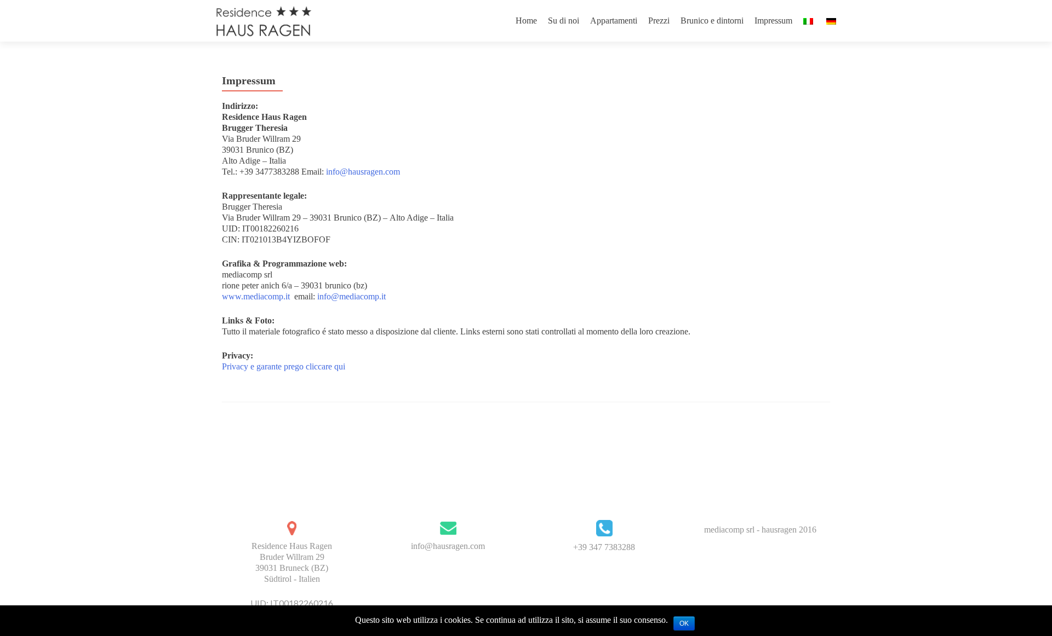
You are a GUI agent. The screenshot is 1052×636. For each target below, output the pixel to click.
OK (684, 623)
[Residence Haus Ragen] (263, 21)
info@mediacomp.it (351, 296)
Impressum (773, 20)
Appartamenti (613, 20)
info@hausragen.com (363, 171)
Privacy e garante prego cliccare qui (283, 366)
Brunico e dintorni (712, 20)
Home (526, 20)
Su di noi (563, 20)
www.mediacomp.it (256, 296)
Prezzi (659, 20)
